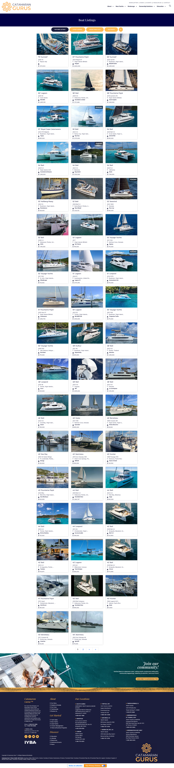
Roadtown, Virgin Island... (116, 61)
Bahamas (77, 170)
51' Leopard (111, 274)
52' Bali (75, 201)
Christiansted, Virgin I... (81, 531)
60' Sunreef (111, 57)
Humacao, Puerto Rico (115, 459)
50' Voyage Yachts (114, 310)
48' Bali (110, 346)
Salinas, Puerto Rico (114, 603)
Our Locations (82, 698)
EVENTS (148, 2)
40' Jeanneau (78, 635)
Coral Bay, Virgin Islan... (47, 422)
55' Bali (75, 129)
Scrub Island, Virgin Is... (115, 134)
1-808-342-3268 (105, 714)
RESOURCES (157, 2)
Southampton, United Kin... (82, 278)
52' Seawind (112, 201)
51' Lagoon (77, 274)
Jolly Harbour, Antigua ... (47, 350)
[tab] (60, 29)
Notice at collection (75, 766)
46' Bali (41, 418)
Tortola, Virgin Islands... (81, 314)
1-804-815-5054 (130, 727)
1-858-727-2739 (105, 738)
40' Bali (76, 599)
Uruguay (76, 386)
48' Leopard (43, 382)
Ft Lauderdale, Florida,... (47, 459)
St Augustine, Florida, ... (47, 567)
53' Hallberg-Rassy (45, 201)
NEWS (142, 2)
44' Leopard (77, 526)
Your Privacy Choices (92, 766)
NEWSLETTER (133, 2)
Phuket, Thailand (113, 350)
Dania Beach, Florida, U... (81, 206)
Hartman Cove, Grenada (115, 242)
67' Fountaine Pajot (81, 57)
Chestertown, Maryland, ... (48, 603)
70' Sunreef (42, 57)
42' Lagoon (77, 562)
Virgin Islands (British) (80, 61)
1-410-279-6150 (79, 728)
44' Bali (76, 490)
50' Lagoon (77, 310)
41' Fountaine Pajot (46, 599)
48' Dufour (77, 346)
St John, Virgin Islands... (47, 278)
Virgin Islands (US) (45, 170)
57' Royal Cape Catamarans (49, 129)
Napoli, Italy (43, 61)
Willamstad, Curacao (80, 567)
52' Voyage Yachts (114, 238)
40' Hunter (111, 599)
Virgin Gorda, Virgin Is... (115, 422)
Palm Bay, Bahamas (114, 495)
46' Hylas (76, 418)
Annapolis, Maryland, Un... (116, 531)
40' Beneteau (43, 635)
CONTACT (167, 2)
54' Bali (110, 129)
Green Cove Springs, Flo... (82, 459)
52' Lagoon (77, 238)
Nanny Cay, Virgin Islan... (81, 134)
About (53, 698)
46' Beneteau (112, 418)
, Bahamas (111, 170)
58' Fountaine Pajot (115, 93)
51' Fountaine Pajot (46, 310)
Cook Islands (44, 97)
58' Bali (76, 93)
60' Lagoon (42, 93)
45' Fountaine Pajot (46, 490)
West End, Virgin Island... (47, 495)
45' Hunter (111, 454)
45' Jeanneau (78, 454)
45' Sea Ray (42, 454)
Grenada (111, 206)
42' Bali (110, 526)
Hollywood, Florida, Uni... (81, 97)
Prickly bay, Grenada (46, 639)
